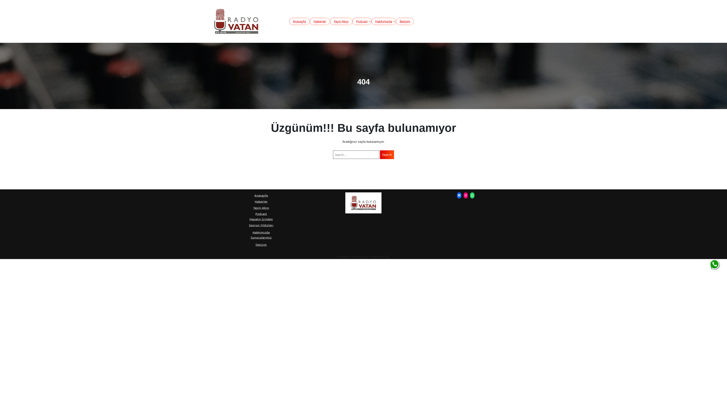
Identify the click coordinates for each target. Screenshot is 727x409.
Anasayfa (299, 21)
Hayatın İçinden (261, 219)
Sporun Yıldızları (261, 225)
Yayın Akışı (341, 21)
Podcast (362, 21)
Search (387, 155)
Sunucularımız (261, 237)
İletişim (405, 21)
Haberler (320, 21)
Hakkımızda (383, 21)
